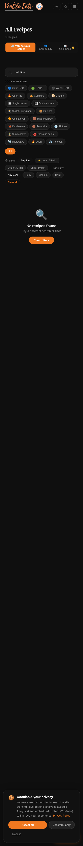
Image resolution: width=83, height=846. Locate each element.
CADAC (37, 88)
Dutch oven (16, 126)
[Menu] (74, 6)
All (10, 151)
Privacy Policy (61, 815)
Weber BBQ (60, 88)
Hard (58, 175)
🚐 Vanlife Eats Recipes (20, 47)
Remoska (39, 126)
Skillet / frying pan (20, 111)
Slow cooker (17, 134)
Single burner (17, 103)
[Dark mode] (56, 6)
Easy (28, 175)
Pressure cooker (44, 134)
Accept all (28, 824)
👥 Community (45, 47)
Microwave (16, 141)
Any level (13, 175)
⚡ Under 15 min (47, 160)
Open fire (15, 95)
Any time (25, 160)
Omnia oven (17, 118)
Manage (16, 834)
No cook (55, 141)
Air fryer (60, 126)
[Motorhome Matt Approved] (39, 6)
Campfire (37, 95)
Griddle (57, 95)
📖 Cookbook (66, 47)
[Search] (65, 6)
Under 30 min (15, 167)
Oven (36, 141)
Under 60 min (37, 167)
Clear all (12, 182)
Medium (43, 175)
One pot (45, 111)
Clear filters (41, 240)
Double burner (44, 103)
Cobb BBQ (16, 88)
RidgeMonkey (43, 118)
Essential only (62, 824)
